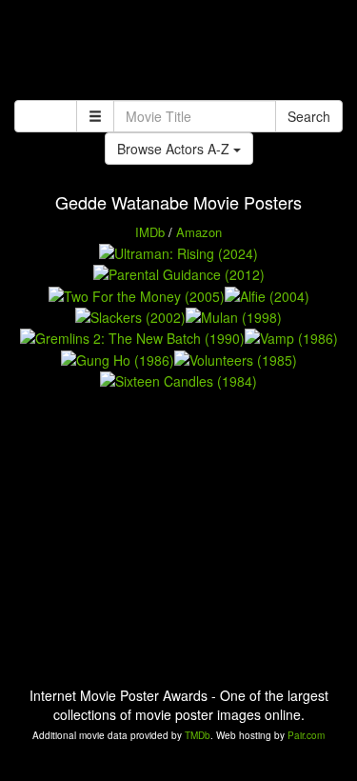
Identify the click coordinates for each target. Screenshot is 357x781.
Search (309, 116)
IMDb (150, 232)
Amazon (199, 232)
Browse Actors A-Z (175, 148)
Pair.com (306, 735)
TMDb (197, 735)
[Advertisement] (178, 52)
